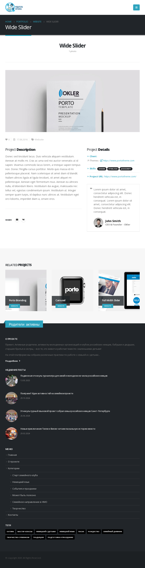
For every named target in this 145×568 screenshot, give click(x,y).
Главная (12, 454)
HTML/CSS (113, 169)
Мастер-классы (25, 531)
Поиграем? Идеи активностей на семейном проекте (46, 393)
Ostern (10, 531)
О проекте (13, 461)
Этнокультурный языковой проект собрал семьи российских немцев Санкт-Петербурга (65, 411)
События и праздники (24, 488)
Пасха (81, 531)
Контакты (13, 514)
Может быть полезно (24, 495)
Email (16, 219)
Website (39, 139)
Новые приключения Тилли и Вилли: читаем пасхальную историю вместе (57, 428)
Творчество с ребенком (18, 537)
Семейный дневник (112, 531)
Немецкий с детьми (46, 531)
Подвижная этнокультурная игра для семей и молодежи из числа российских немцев (64, 375)
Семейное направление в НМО (29, 501)
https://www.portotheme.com (118, 160)
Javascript (126, 169)
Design (102, 169)
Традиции (38, 537)
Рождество (93, 531)
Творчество (19, 508)
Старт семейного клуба (25, 475)
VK (23, 219)
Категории (13, 468)
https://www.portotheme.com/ (120, 176)
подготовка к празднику (60, 537)
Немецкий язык (20, 481)
